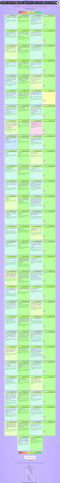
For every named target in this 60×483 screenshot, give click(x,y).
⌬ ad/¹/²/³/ (44, 25)
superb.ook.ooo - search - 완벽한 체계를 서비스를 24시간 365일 (11, 21)
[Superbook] (25, 0)
